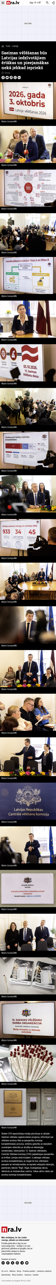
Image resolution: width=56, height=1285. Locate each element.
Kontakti (35, 1275)
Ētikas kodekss (17, 1275)
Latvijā (15, 46)
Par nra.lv (4, 1271)
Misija (19, 1271)
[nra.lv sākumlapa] (12, 3)
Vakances (27, 1275)
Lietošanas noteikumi (44, 1271)
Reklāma (12, 1271)
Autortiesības (6, 1275)
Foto (8, 46)
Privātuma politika (29, 1271)
